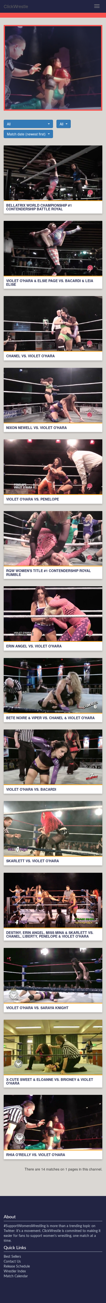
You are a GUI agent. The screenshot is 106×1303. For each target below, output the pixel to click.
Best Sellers (12, 1256)
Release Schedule (17, 1266)
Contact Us (12, 1261)
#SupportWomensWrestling (25, 1226)
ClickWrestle (16, 6)
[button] (28, 124)
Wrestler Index (15, 1271)
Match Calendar (16, 1276)
